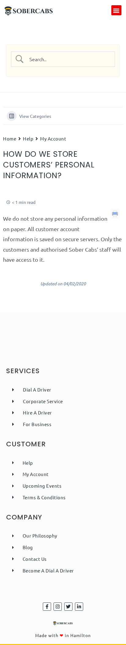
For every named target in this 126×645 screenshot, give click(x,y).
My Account (53, 138)
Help (28, 138)
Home (9, 138)
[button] (116, 10)
